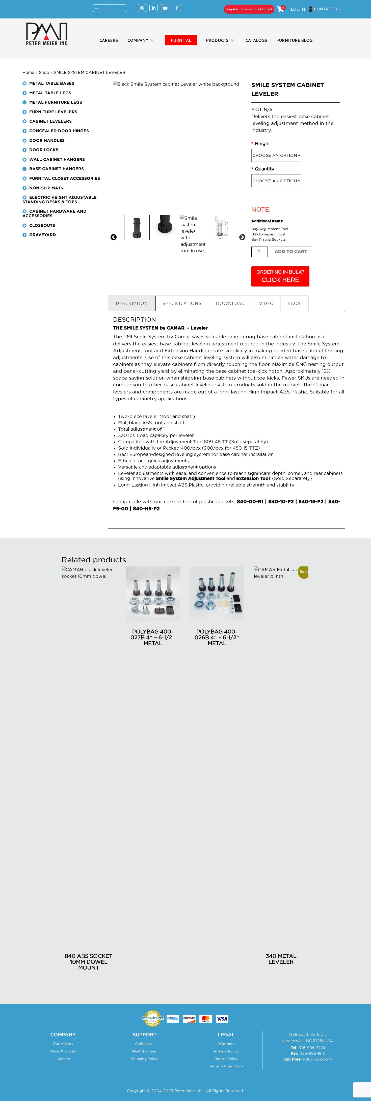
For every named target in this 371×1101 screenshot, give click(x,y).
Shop (44, 72)
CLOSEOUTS (42, 226)
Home (28, 72)
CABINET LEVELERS (50, 121)
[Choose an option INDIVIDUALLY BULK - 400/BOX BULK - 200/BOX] (295, 180)
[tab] (61, 86)
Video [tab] (266, 303)
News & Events (63, 1051)
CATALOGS (256, 40)
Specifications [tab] (181, 303)
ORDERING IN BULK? (280, 276)
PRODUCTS (217, 40)
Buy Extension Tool (268, 234)
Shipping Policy (144, 1059)
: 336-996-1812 (308, 1053)
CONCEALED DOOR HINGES (59, 131)
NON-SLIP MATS (46, 188)
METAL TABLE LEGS (50, 93)
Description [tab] (132, 303)
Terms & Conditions (226, 1066)
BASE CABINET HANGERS (56, 169)
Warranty (226, 1044)
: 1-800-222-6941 (308, 1059)
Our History (63, 1044)
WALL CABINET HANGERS (57, 160)
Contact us (144, 1044)
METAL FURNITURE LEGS (55, 102)
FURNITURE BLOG (294, 40)
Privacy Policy (226, 1051)
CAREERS (108, 40)
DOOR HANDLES (47, 141)
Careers (63, 1059)
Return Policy (226, 1059)
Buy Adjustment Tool (269, 229)
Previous (112, 236)
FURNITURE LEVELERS (53, 112)
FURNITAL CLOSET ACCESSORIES (64, 179)
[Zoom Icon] (178, 146)
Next (241, 236)
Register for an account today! (249, 9)
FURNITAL (181, 40)
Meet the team (144, 1051)
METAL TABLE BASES (51, 83)
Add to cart (291, 252)
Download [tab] (230, 303)
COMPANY (137, 40)
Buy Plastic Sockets (268, 239)
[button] (24, 83)
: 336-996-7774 (308, 1048)
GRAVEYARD (42, 235)
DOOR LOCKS (43, 150)
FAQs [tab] (294, 303)
